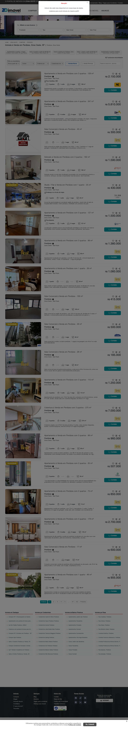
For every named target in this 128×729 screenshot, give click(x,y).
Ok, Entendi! (89, 724)
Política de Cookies (74, 725)
